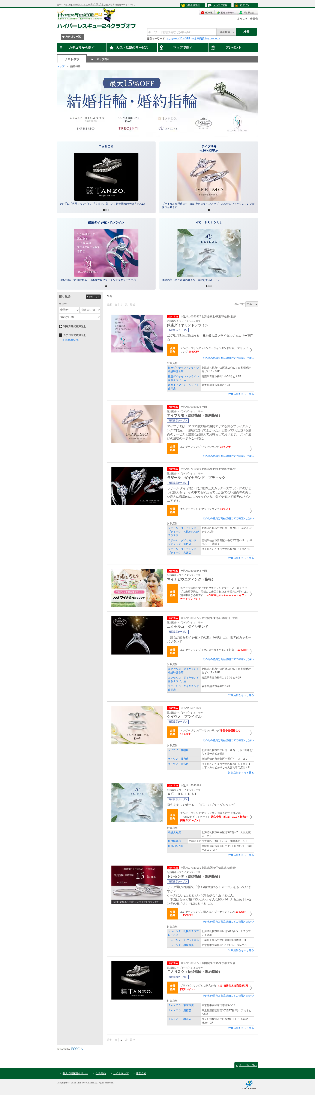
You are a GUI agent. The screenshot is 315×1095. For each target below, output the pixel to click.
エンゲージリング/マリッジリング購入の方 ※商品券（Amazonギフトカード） (214, 817)
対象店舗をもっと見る (241, 394)
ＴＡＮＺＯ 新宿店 (179, 1010)
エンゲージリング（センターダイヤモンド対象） (214, 649)
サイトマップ (121, 1073)
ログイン (244, 5)
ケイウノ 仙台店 (178, 758)
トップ (60, 66)
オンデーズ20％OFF (178, 38)
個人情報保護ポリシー (75, 1073)
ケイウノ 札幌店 (178, 750)
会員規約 (101, 1073)
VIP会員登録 (193, 5)
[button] (62, 177)
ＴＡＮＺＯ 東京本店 (181, 1005)
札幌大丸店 (174, 832)
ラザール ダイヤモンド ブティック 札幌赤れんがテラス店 (183, 532)
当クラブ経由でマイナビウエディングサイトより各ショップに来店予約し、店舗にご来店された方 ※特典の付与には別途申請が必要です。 (214, 593)
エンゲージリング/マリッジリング (205, 446)
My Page (247, 12)
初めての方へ (225, 12)
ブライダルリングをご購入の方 (214, 987)
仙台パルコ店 (175, 846)
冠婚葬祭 (71, 339)
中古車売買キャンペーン (206, 38)
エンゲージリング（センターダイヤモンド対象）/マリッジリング (214, 350)
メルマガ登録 (220, 5)
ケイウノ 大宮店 (178, 763)
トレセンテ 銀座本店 (181, 945)
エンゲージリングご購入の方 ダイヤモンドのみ (214, 913)
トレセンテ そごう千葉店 (183, 940)
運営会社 (141, 1073)
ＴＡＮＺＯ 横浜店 (179, 1019)
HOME (207, 12)
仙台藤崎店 (174, 840)
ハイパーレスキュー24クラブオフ (87, 4)
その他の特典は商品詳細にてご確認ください (228, 358)
